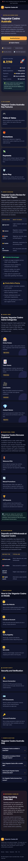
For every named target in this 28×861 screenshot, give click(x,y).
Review (2, 851)
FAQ (16, 851)
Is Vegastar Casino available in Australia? (11, 749)
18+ (19, 851)
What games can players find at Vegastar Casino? (11, 757)
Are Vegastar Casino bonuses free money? (12, 779)
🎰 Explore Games (14, 42)
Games (7, 851)
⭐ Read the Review (14, 38)
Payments (12, 851)
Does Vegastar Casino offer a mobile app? (13, 764)
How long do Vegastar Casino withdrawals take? (11, 771)
